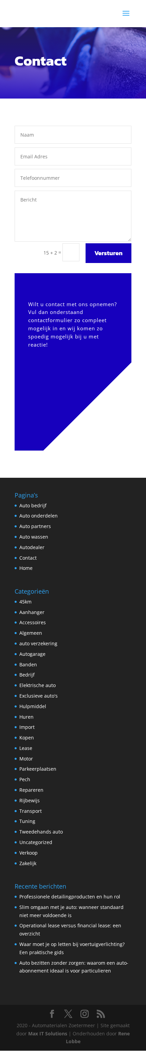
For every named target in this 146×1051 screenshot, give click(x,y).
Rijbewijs (29, 800)
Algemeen (30, 633)
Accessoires (32, 622)
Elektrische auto (37, 685)
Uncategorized (35, 842)
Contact (28, 558)
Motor (26, 758)
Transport (30, 811)
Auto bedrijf (33, 505)
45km (25, 601)
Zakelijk (27, 863)
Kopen (26, 737)
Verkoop (28, 852)
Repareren (31, 790)
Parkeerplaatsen (37, 769)
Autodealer (31, 547)
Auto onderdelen (38, 515)
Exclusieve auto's (38, 696)
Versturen (108, 253)
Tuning (27, 821)
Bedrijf (27, 674)
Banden (28, 664)
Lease (25, 748)
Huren (26, 717)
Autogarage (32, 654)
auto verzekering (38, 643)
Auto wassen (33, 536)
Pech (24, 779)
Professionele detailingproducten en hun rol (69, 896)
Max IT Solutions (47, 1033)
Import (27, 727)
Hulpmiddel (32, 706)
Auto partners (35, 526)
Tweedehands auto (41, 831)
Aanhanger (31, 612)
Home (26, 568)
